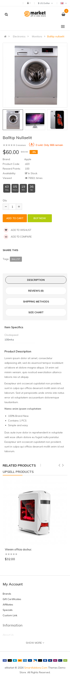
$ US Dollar (44, 3)
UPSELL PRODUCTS (18, 472)
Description (36, 280)
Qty (5, 200)
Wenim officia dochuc (18, 549)
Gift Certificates (12, 599)
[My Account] (29, 2)
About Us (8, 634)
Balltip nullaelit (55, 36)
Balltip (16, 259)
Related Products (19, 465)
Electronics (19, 36)
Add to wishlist (20, 230)
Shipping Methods (36, 301)
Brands (7, 593)
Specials (8, 610)
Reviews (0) (36, 290)
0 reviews (21, 145)
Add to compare (21, 236)
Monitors (37, 36)
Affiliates (8, 604)
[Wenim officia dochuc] (35, 512)
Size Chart (36, 312)
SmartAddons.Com (35, 667)
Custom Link (10, 615)
